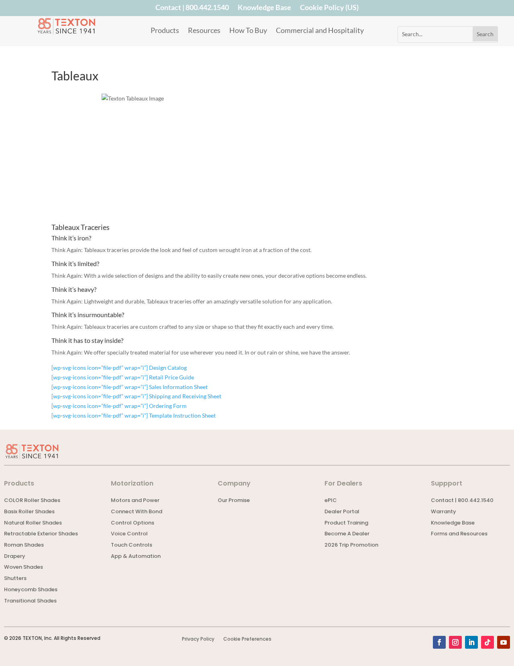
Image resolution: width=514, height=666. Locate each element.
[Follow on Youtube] (503, 642)
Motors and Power (135, 501)
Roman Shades (24, 546)
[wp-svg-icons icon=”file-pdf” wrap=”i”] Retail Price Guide (122, 377)
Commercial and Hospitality (320, 31)
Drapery (14, 557)
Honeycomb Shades (30, 590)
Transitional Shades (30, 601)
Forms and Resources (459, 534)
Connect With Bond (136, 512)
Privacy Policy (198, 639)
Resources (204, 31)
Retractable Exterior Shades (41, 534)
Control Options (132, 524)
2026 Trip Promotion (351, 546)
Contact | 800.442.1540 (192, 9)
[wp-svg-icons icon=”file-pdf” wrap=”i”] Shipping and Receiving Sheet (136, 396)
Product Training (346, 524)
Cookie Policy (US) (329, 9)
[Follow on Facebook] (439, 642)
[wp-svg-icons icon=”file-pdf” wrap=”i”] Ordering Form (119, 405)
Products (165, 31)
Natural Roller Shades (33, 524)
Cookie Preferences (247, 639)
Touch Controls (131, 546)
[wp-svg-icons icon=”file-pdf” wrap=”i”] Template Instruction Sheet (133, 415)
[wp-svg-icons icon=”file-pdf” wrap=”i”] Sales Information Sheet (129, 386)
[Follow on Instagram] (455, 642)
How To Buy (248, 31)
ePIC (330, 501)
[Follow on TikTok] (487, 642)
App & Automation (136, 557)
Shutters (15, 579)
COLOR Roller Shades (32, 501)
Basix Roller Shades (29, 512)
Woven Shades (23, 568)
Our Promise (234, 501)
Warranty (443, 512)
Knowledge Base (264, 9)
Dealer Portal (341, 512)
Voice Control (129, 534)
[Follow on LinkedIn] (471, 642)
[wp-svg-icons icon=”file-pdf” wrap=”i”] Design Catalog (119, 367)
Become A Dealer (346, 534)
